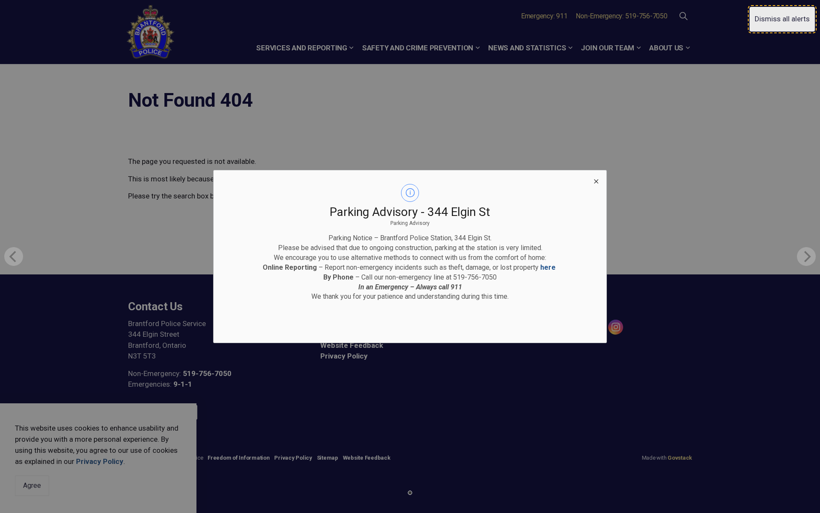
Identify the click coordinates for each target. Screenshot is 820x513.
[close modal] (596, 180)
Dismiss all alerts (782, 19)
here (548, 267)
